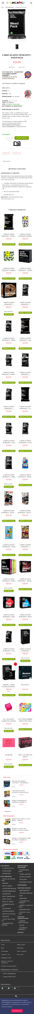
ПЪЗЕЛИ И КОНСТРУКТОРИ (23, 917)
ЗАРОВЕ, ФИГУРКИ (25, 874)
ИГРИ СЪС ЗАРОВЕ (7, 901)
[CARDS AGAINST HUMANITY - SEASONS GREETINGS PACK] (9, 401)
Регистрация (4, 951)
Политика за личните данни (8, 966)
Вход (2, 948)
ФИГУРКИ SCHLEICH (24, 888)
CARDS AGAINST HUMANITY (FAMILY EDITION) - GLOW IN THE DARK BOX (9, 270)
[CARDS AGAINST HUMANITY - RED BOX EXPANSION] (9, 610)
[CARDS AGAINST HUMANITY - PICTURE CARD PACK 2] (25, 506)
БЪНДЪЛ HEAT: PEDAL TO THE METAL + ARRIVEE (21, 819)
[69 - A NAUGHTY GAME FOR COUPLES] (9, 714)
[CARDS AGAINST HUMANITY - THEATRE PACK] (25, 297)
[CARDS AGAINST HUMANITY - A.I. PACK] (25, 401)
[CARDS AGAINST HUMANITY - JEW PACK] (9, 644)
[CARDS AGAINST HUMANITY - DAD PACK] (9, 436)
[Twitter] (6, 980)
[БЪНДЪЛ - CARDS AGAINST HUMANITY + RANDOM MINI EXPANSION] (9, 680)
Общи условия (21, 944)
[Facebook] (3, 980)
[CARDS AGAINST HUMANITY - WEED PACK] (17, 41)
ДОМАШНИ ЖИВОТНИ (26, 893)
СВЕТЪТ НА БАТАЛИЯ (8, 914)
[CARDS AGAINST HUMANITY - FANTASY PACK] (25, 540)
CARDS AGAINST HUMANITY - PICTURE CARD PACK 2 (25, 512)
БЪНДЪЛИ (5, 883)
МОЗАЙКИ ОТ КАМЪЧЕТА (22, 928)
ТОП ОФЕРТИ (5, 865)
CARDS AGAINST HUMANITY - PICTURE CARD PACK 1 (8, 512)
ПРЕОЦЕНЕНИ (6, 873)
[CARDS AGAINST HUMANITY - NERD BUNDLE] (9, 574)
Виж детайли (9, 314)
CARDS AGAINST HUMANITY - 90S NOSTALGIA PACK (25, 340)
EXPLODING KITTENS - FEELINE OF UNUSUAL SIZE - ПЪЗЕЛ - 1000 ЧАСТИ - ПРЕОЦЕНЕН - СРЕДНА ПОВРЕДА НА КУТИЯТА (20, 791)
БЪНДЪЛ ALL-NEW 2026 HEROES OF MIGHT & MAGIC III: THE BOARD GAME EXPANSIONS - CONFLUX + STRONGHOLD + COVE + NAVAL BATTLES (21, 829)
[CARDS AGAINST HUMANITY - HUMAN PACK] (9, 229)
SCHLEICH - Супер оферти (24, 913)
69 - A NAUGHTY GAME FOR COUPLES (9, 720)
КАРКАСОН (5, 916)
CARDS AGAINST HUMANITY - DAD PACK (9, 442)
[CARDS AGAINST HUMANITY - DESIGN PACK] (25, 470)
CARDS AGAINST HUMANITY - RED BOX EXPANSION (9, 616)
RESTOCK (21, 932)
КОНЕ (21, 895)
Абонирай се (7, 811)
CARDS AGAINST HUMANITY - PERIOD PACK (9, 374)
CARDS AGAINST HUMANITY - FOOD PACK (8, 546)
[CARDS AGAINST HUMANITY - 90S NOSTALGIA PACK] (25, 333)
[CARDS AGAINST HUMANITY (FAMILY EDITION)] (25, 229)
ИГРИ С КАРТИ (6, 899)
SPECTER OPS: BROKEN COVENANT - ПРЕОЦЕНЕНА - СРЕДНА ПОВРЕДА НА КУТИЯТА (20, 782)
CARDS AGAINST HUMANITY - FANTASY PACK (25, 546)
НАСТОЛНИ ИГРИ (10, 7)
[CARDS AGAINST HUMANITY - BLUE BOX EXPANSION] (25, 610)
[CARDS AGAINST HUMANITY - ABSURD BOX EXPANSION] (25, 574)
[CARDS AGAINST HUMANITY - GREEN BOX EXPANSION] (25, 263)
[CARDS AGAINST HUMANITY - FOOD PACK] (9, 540)
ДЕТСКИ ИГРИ (6, 908)
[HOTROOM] (9, 750)
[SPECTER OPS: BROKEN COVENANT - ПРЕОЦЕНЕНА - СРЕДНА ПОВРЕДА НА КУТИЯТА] (7, 784)
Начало (2, 7)
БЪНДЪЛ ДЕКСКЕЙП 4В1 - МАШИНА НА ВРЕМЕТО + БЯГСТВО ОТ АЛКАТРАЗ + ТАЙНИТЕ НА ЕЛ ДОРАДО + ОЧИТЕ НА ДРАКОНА (20, 801)
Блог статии (20, 954)
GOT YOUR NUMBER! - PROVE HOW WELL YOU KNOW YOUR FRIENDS (25, 720)
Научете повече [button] (7, 1006)
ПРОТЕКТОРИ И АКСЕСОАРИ (23, 866)
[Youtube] (14, 980)
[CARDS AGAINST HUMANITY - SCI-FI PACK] (25, 436)
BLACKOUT (25, 684)
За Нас (3, 944)
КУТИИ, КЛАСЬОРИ (25, 876)
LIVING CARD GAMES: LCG (8, 920)
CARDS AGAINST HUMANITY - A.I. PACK (25, 408)
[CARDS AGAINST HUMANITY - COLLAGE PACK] (25, 367)
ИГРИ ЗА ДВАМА (7, 886)
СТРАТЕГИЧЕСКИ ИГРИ (9, 888)
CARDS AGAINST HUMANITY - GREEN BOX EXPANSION (25, 270)
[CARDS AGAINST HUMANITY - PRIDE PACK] (9, 333)
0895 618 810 (11, 976)
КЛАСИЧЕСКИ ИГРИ (8, 911)
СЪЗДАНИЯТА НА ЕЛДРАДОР (24, 901)
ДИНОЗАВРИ (23, 898)
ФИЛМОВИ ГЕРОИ (24, 909)
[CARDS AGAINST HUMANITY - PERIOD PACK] (9, 367)
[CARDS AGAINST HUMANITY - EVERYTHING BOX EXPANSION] (9, 297)
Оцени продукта (6, 161)
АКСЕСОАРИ (23, 879)
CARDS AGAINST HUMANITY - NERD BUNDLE (8, 580)
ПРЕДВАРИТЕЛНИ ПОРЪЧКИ (7, 924)
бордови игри (6, 152)
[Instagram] (10, 980)
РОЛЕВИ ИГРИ (6, 893)
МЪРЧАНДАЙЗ (22, 885)
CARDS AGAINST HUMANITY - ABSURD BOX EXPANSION (25, 580)
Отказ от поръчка (21, 951)
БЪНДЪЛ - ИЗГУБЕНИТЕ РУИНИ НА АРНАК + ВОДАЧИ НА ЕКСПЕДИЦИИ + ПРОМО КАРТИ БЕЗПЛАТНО (21, 839)
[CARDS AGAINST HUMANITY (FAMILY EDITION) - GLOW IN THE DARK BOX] (9, 263)
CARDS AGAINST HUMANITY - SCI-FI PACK (25, 442)
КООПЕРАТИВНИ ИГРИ (9, 891)
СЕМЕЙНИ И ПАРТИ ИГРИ (20, 7)
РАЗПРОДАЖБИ (6, 871)
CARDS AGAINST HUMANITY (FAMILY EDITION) (25, 236)
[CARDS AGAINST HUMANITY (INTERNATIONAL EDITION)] (25, 644)
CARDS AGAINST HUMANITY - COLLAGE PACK (25, 374)
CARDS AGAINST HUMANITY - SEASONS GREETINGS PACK (8, 408)
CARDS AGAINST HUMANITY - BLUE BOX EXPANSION (25, 616)
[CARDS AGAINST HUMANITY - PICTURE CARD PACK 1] (9, 506)
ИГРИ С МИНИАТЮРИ (8, 896)
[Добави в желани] (30, 134)
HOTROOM (8, 755)
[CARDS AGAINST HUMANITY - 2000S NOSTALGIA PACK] (9, 470)
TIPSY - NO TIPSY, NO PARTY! (25, 756)
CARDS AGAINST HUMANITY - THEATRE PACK (25, 304)
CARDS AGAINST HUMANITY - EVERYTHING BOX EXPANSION (8, 304)
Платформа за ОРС (6, 957)
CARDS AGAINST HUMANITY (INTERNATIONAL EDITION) (25, 650)
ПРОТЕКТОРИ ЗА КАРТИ (23, 870)
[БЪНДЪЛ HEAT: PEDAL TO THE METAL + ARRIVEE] (7, 821)
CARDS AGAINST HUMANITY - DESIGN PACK (25, 476)
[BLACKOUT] (25, 680)
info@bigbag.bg (11, 973)
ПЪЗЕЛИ (21, 925)
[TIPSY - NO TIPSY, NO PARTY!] (25, 750)
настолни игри (17, 152)
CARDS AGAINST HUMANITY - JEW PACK (9, 650)
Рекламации (20, 948)
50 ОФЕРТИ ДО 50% (8, 868)
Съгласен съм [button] (17, 1010)
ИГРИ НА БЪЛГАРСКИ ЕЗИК (8, 879)
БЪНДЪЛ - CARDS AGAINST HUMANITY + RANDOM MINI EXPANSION (9, 686)
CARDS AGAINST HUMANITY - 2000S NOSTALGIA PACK (9, 476)
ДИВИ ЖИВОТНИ (24, 890)
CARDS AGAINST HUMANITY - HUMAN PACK (9, 236)
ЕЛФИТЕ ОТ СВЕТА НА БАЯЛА (25, 906)
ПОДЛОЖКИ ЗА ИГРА (25, 882)
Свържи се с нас (5, 954)
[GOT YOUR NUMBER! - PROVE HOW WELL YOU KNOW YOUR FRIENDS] (25, 714)
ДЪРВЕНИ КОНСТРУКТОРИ (23, 921)
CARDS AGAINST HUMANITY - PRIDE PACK (8, 340)
